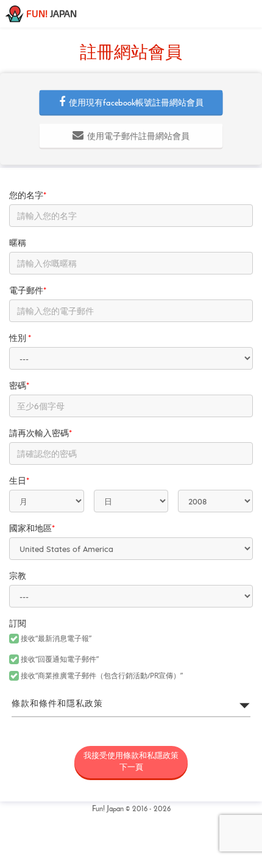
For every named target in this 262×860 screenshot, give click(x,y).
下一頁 (131, 762)
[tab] (131, 704)
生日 (19, 481)
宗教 (17, 576)
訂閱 (17, 624)
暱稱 (17, 243)
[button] (131, 102)
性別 (20, 338)
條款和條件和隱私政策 (57, 704)
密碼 (19, 386)
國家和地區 (32, 529)
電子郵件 (27, 291)
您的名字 (27, 196)
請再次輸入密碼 (40, 434)
